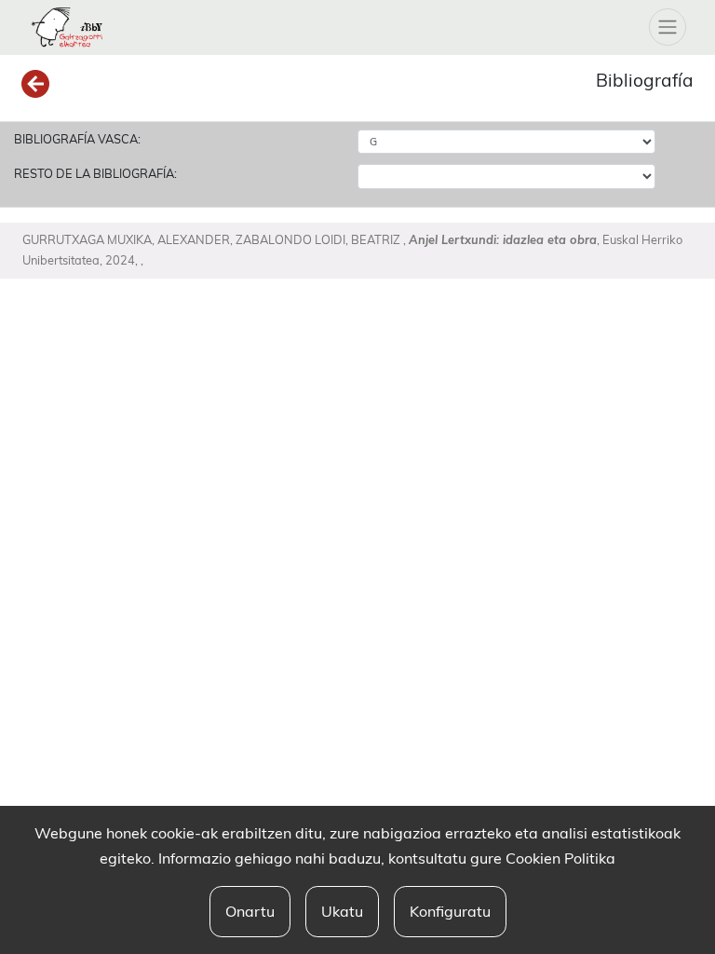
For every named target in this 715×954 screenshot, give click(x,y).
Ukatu (342, 911)
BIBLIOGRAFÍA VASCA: (77, 138)
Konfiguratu (450, 911)
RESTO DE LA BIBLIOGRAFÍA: (95, 173)
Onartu (250, 911)
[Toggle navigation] (667, 27)
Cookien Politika (560, 858)
